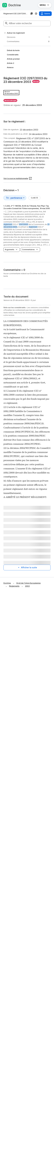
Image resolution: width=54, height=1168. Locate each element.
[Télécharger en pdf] (31, 13)
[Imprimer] (36, 13)
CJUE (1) (34, 198)
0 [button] (28, 41)
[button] (4, 33)
